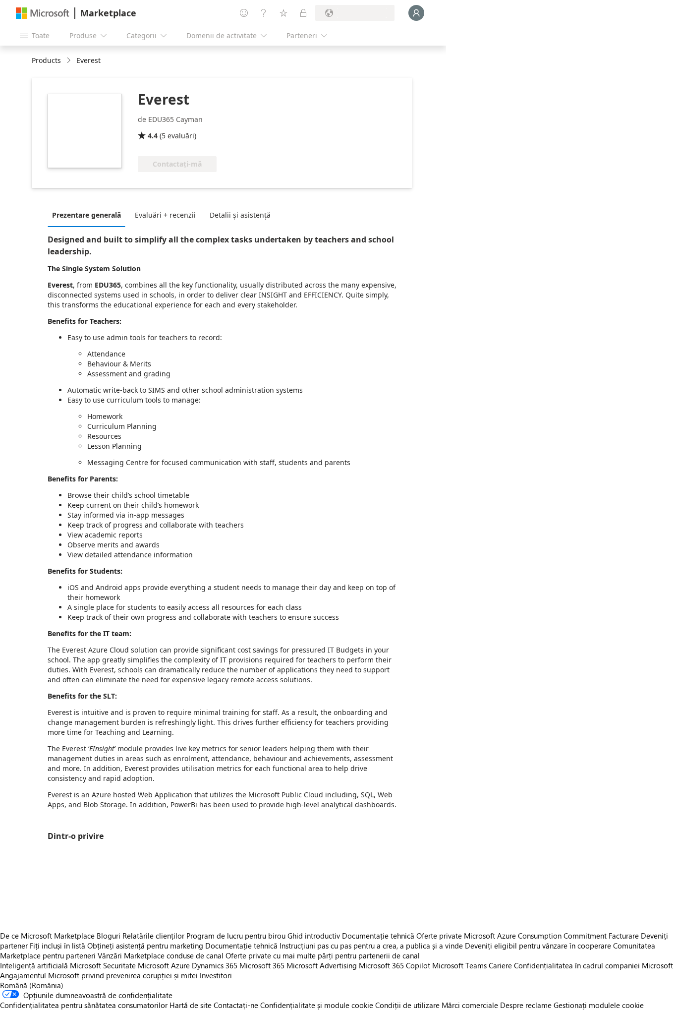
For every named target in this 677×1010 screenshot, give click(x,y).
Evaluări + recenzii (165, 215)
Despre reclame (526, 1005)
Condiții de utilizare (407, 1005)
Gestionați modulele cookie (599, 1005)
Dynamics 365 (214, 965)
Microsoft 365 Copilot (394, 965)
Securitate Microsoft (136, 965)
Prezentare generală (86, 215)
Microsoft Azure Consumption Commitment (536, 936)
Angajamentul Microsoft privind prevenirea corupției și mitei (99, 975)
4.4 (153, 135)
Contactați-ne (236, 1005)
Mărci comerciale (470, 1005)
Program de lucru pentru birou (235, 936)
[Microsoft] (42, 13)
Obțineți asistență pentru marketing (145, 946)
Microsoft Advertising (321, 965)
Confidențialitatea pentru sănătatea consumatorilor (84, 1005)
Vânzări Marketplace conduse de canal (161, 955)
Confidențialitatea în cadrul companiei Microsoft (593, 965)
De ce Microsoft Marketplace (47, 936)
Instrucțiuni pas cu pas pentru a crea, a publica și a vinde (371, 946)
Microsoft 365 (261, 965)
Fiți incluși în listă (57, 946)
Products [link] (46, 60)
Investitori (216, 975)
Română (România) (31, 985)
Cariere (500, 965)
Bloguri (108, 936)
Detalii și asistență (240, 215)
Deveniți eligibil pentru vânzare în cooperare (538, 946)
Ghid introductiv (313, 936)
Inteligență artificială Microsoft (50, 965)
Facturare (624, 936)
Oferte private (439, 936)
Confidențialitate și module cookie (316, 1005)
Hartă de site (190, 1005)
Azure (180, 965)
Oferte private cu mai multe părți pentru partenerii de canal (323, 955)
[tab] (89, 215)
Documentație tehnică (378, 936)
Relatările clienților (153, 936)
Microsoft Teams (459, 965)
